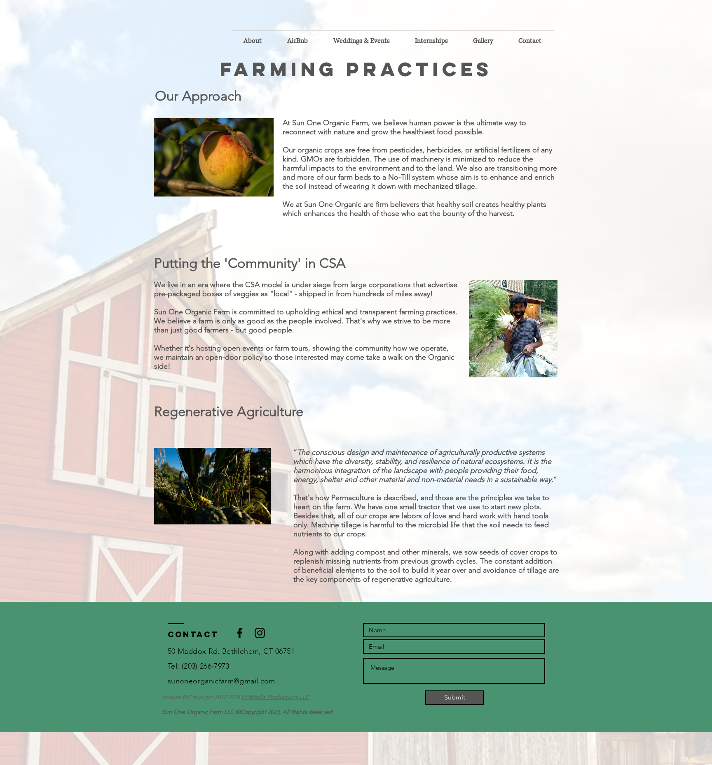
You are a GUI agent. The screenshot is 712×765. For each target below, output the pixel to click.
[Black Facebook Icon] (239, 633)
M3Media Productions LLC (275, 697)
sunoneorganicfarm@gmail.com (221, 680)
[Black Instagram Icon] (260, 633)
